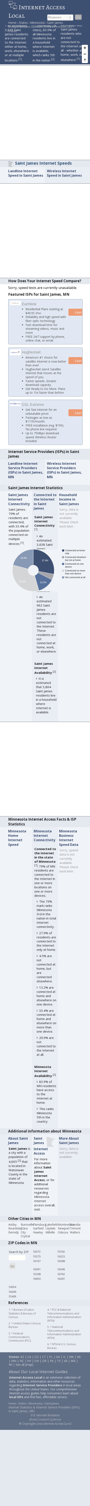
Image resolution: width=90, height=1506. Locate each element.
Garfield (38, 1234)
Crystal (25, 1241)
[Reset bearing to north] (85, 60)
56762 (61, 1279)
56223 (61, 1262)
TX (58, 1366)
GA (58, 1362)
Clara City (24, 1236)
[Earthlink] (15, 304)
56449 (12, 1297)
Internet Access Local (36, 11)
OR (44, 1366)
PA (52, 1366)
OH (37, 1366)
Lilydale (50, 1234)
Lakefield (51, 1230)
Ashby (12, 1230)
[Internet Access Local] (13, 7)
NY (29, 1366)
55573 (37, 1262)
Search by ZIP (19, 1257)
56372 (37, 1257)
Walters (75, 1238)
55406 (12, 1301)
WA (73, 1366)
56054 (12, 1292)
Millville (50, 1238)
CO (37, 1362)
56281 (61, 1284)
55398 (37, 1279)
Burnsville (27, 1230)
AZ (22, 1362)
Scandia (75, 1230)
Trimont (75, 1234)
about (33, 1425)
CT (44, 1362)
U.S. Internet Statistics (45, 1420)
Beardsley (15, 1234)
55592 (61, 1257)
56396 (61, 1274)
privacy (56, 1425)
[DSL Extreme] (15, 409)
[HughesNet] (15, 354)
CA (29, 1362)
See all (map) (24, 1370)
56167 (37, 1266)
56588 (61, 1266)
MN (13, 1366)
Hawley (38, 1238)
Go (78, 17)
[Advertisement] (45, 112)
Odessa (63, 1238)
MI (79, 1362)
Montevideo (66, 1230)
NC (22, 1366)
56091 (37, 1274)
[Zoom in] (85, 48)
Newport (64, 1234)
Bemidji (13, 1238)
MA (71, 1362)
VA (65, 1366)
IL (64, 1362)
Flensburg (39, 1230)
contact (44, 1425)
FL (51, 1362)
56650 (37, 1284)
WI (10, 1370)
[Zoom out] (85, 54)
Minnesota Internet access (41, 1206)
